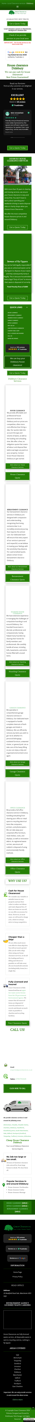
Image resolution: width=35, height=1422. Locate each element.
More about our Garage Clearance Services (17, 763)
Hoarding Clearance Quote (17, 673)
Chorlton (6, 1128)
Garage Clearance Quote (17, 773)
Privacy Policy (17, 1277)
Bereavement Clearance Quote (17, 578)
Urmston (20, 1136)
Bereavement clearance (17, 1209)
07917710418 (21, 1079)
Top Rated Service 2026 (17, 55)
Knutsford (7, 1130)
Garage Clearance (17, 708)
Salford (9, 1133)
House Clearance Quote (17, 476)
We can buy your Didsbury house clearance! (17, 361)
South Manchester (22, 1130)
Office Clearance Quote (17, 870)
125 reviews (21, 102)
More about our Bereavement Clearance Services (17, 568)
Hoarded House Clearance (17, 612)
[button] (17, 1249)
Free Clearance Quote (17, 1023)
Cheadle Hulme (23, 1125)
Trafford (14, 1136)
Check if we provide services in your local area (17, 37)
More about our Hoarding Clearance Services (17, 663)
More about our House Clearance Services (17, 466)
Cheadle (14, 1125)
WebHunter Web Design (13, 1416)
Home (4, 3)
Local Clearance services (16, 3)
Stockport (16, 1133)
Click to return (18, 1400)
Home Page (17, 1272)
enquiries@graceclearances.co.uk (21, 1070)
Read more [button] (9, 132)
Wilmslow (27, 1136)
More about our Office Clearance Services (17, 860)
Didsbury (13, 1128)
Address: (7, 1290)
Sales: (12, 1079)
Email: (12, 1067)
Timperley (7, 1136)
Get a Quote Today (17, 24)
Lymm (13, 1130)
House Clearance (13, 1203)
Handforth (20, 1128)
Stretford (23, 1133)
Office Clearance (17, 808)
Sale (5, 1133)
